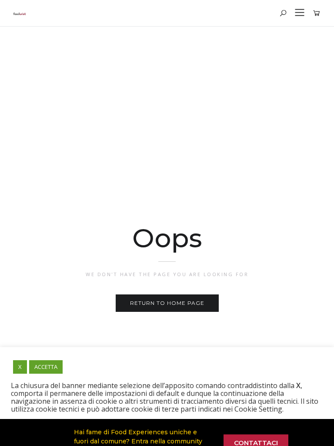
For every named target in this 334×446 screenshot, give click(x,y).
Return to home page (167, 303)
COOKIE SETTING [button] (75, 426)
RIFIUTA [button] (173, 426)
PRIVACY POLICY (130, 426)
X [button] (20, 367)
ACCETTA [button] (45, 367)
